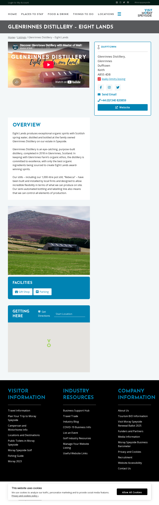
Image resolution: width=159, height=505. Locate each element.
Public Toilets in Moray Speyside (21, 442)
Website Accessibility (130, 463)
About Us (123, 410)
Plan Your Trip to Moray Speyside (22, 418)
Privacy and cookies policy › (25, 495)
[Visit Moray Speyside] (145, 13)
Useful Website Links (75, 453)
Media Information (129, 436)
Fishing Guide (16, 456)
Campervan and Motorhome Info (17, 427)
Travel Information (19, 410)
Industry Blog (71, 421)
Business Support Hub (76, 410)
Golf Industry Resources (77, 438)
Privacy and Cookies (129, 451)
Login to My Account (18, 2)
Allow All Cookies (132, 492)
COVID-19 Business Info (77, 427)
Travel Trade (70, 416)
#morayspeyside (142, 2)
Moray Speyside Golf (20, 450)
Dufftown (108, 47)
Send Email (109, 94)
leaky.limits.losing (113, 79)
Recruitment (125, 457)
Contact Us (124, 468)
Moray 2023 (15, 461)
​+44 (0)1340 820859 (113, 100)
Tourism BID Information (133, 416)
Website (123, 108)
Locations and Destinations (24, 435)
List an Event (70, 433)
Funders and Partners (130, 431)
